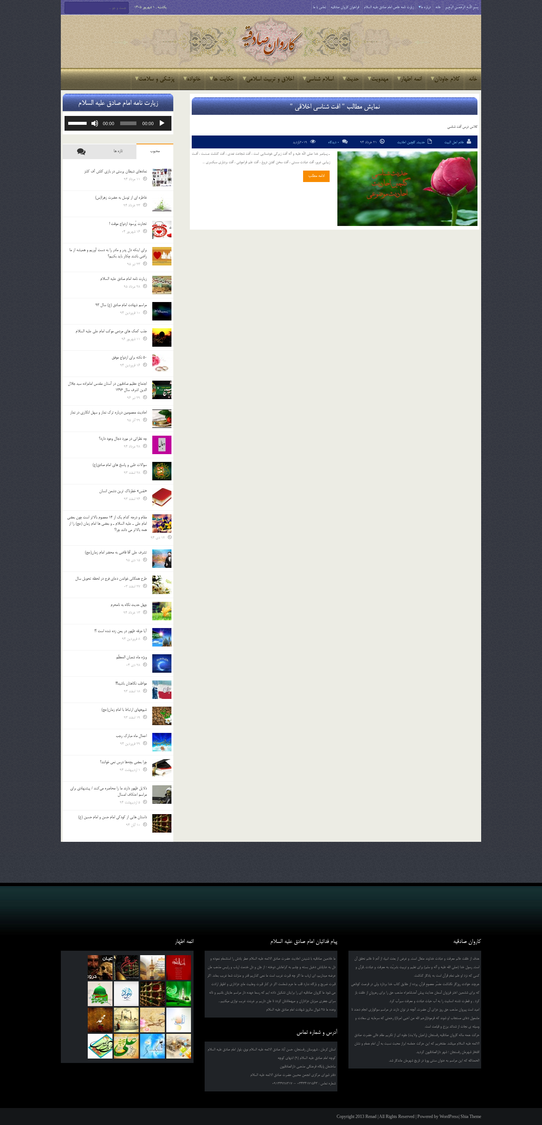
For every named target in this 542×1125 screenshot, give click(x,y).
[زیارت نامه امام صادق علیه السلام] (161, 285)
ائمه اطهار (411, 79)
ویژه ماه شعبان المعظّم (131, 657)
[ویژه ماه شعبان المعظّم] (161, 663)
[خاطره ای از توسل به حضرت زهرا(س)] (161, 204)
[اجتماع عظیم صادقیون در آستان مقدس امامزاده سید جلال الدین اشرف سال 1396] (161, 390)
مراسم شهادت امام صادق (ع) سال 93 (121, 305)
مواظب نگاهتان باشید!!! (131, 683)
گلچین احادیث (406, 142)
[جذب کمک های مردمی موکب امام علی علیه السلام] (161, 337)
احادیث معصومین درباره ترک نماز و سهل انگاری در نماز (108, 412)
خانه (438, 7)
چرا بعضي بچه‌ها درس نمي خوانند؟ (123, 762)
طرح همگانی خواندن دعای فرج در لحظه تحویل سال (111, 578)
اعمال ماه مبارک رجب (131, 736)
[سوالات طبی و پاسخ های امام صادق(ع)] (161, 471)
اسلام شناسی (320, 79)
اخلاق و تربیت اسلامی (270, 79)
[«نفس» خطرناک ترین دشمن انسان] (161, 497)
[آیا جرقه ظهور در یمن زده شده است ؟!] (161, 637)
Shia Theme (471, 1116)
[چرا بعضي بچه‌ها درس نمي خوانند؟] (161, 768)
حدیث (352, 79)
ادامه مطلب (316, 175)
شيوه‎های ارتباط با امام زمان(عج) (124, 709)
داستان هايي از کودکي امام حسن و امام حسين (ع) (112, 817)
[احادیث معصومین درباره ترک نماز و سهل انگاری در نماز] (161, 418)
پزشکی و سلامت (156, 79)
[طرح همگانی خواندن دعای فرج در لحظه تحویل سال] (161, 585)
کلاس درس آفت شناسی (462, 127)
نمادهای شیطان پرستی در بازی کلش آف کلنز (115, 171)
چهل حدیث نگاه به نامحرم (129, 604)
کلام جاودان (447, 79)
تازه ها (118, 151)
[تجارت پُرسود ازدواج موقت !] (161, 230)
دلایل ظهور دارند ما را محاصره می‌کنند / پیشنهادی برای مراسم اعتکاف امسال (108, 791)
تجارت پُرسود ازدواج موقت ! (128, 223)
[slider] (78, 122)
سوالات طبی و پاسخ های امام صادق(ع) (120, 465)
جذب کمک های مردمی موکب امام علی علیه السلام (111, 331)
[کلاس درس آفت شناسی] (407, 188)
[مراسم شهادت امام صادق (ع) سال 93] (161, 311)
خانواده (194, 79)
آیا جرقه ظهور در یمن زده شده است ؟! (120, 631)
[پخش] (162, 123)
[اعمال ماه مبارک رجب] (161, 742)
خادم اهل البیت (454, 142)
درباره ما (426, 7)
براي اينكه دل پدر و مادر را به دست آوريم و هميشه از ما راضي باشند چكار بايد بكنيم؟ (108, 253)
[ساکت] (94, 123)
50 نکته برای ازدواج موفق (129, 357)
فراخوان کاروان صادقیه (345, 7)
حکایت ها (223, 79)
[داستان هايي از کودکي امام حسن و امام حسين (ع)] (161, 823)
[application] (118, 123)
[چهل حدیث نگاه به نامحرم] (161, 611)
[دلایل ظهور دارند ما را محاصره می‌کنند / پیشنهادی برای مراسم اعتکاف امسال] (161, 794)
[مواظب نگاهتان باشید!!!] (161, 689)
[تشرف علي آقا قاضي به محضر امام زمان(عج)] (161, 558)
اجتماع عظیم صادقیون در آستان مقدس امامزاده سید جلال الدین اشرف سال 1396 (107, 386)
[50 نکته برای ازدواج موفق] (161, 363)
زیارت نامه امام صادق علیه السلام (123, 278)
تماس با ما (319, 7)
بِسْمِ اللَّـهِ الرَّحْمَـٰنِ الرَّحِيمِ (461, 7)
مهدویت (379, 79)
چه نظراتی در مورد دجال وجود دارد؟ (123, 438)
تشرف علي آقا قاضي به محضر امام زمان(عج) (116, 552)
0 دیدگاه (333, 142)
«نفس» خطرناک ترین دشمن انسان (123, 491)
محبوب (155, 151)
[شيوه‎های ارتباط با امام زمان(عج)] (161, 716)
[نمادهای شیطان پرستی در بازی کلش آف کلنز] (161, 177)
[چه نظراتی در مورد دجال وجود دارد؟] (161, 445)
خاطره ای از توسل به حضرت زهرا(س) (121, 197)
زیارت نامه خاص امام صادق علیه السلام (389, 7)
